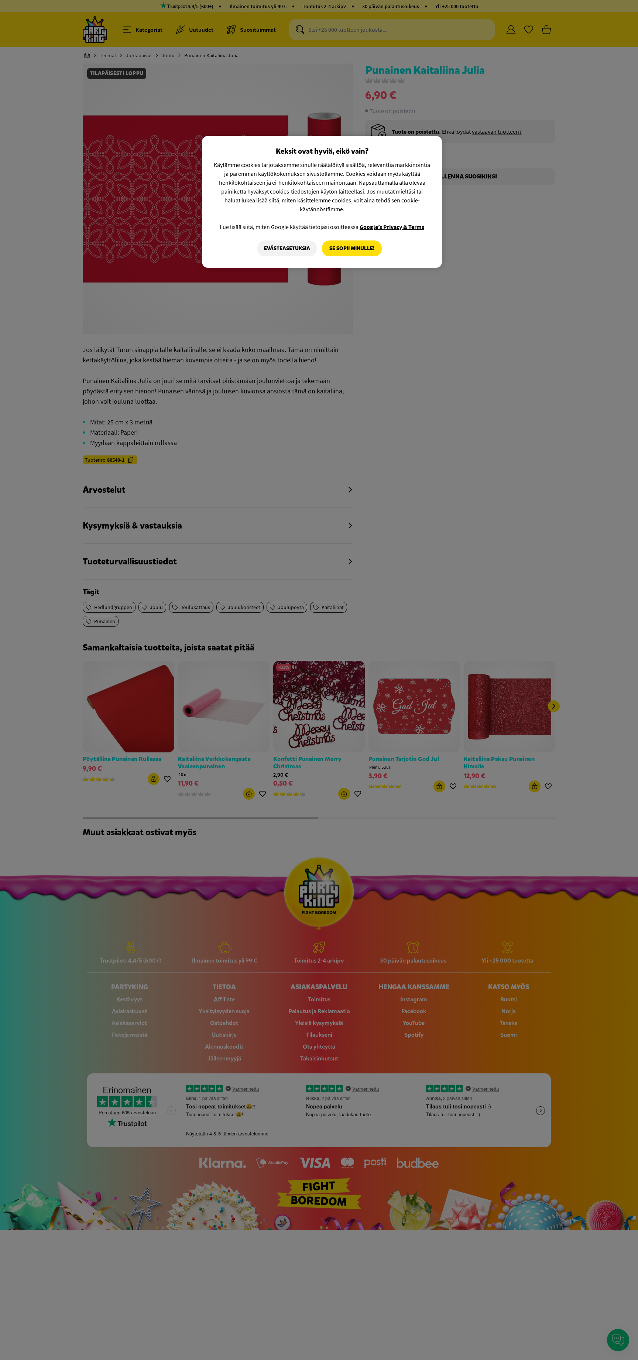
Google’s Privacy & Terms (392, 226)
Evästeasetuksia (287, 248)
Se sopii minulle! (351, 248)
